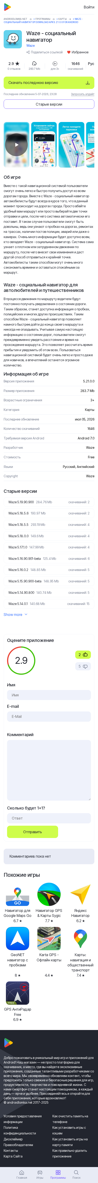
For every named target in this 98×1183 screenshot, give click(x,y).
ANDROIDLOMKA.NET (15, 19)
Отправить (32, 832)
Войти (89, 7)
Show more (13, 614)
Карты (62, 19)
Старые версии (49, 104)
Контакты (11, 1150)
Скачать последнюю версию (33, 82)
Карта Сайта (13, 1156)
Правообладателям (18, 1145)
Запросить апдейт (82, 94)
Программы (42, 19)
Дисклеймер (13, 1139)
